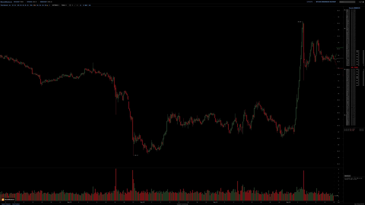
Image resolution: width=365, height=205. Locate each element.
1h (27, 5)
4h (23, 5)
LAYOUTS (310, 2)
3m (40, 5)
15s (46, 5)
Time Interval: (4, 5)
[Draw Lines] (75, 5)
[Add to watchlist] (80, 5)
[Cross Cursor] (70, 5)
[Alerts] (89, 5)
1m (43, 5)
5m (37, 5)
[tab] (347, 176)
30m (31, 5)
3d (12, 5)
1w (9, 5)
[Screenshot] (85, 5)
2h (25, 5)
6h (21, 5)
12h (18, 5)
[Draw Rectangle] (77, 5)
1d (15, 5)
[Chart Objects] (83, 5)
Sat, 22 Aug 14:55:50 (359, 204)
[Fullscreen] (87, 5)
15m (34, 5)
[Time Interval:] (49, 5)
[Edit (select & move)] (72, 5)
